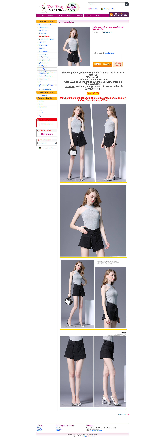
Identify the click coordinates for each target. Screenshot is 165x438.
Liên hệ (97, 15)
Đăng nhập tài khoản (109, 9)
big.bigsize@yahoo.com (96, 430)
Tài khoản (59, 15)
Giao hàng (79, 15)
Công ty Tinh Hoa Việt (88, 436)
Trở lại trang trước (123, 414)
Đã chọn (46, 124)
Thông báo (88, 15)
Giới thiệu (50, 15)
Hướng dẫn (69, 15)
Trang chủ (41, 15)
